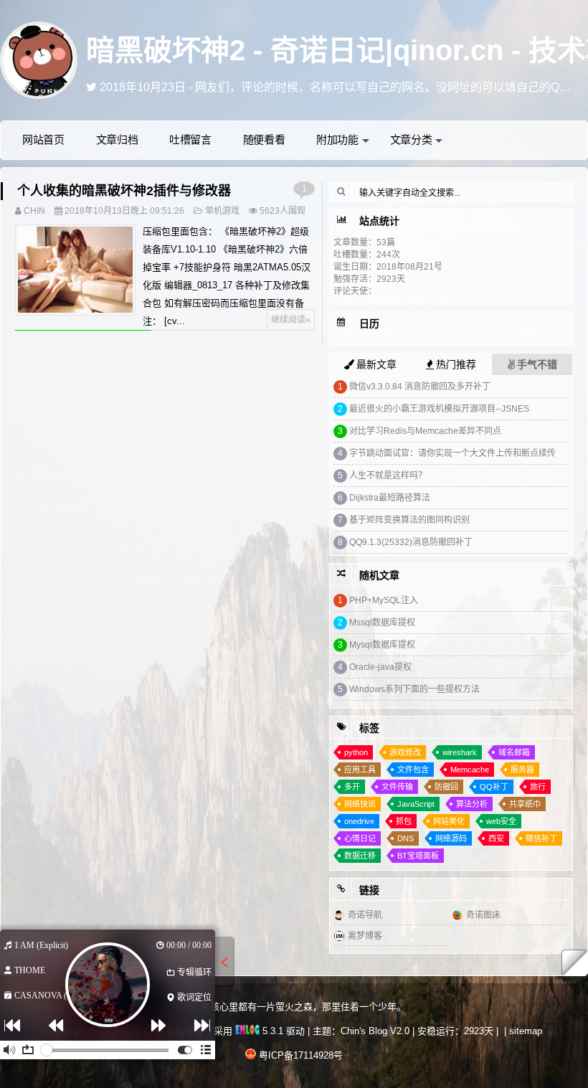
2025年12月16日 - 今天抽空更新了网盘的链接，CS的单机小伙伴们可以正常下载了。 (315, 87)
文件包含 (413, 769)
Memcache (469, 769)
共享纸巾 (525, 804)
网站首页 (43, 139)
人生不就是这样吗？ (388, 475)
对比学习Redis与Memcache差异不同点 (425, 431)
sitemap (525, 1031)
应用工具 (360, 769)
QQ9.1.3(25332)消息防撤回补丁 (411, 542)
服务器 (522, 769)
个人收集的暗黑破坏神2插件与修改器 (124, 191)
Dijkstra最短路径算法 (389, 498)
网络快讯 (360, 804)
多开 (352, 786)
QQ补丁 (494, 786)
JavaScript (416, 804)
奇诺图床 (483, 915)
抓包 (404, 821)
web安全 (501, 821)
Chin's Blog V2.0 (375, 1031)
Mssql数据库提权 (382, 623)
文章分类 (411, 139)
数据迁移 (360, 855)
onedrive (359, 821)
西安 (496, 838)
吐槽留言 (190, 139)
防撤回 (446, 786)
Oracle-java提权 (380, 667)
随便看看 (264, 139)
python (356, 752)
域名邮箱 (514, 752)
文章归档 (117, 139)
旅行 (538, 786)
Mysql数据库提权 (382, 645)
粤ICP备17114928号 (301, 1055)
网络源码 (451, 838)
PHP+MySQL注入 (383, 600)
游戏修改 (405, 752)
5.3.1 (271, 1031)
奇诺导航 (365, 915)
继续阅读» (290, 320)
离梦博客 (365, 936)
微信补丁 (541, 838)
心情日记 (360, 838)
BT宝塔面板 (418, 855)
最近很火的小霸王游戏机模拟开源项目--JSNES (439, 409)
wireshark (459, 752)
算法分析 (472, 804)
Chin (34, 211)
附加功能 (337, 139)
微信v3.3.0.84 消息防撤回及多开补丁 (419, 387)
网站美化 (449, 821)
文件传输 (397, 786)
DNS (405, 838)
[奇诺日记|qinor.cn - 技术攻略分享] (38, 59)
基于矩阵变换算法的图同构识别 (409, 520)
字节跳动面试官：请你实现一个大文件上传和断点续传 (452, 453)
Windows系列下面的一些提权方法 (414, 689)
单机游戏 (222, 211)
